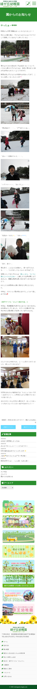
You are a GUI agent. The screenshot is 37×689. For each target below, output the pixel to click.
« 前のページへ (8, 427)
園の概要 (6, 649)
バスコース (7, 672)
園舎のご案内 (8, 668)
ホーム (6, 641)
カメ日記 (4, 471)
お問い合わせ (8, 676)
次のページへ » (29, 427)
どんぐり (4, 474)
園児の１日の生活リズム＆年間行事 (14, 653)
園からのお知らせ (7, 476)
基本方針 (6, 645)
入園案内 (6, 665)
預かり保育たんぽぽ (10, 657)
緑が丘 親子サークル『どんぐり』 (14, 661)
